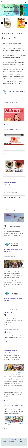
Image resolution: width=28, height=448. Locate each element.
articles (5, 439)
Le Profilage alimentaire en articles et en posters (11, 104)
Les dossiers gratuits (10, 154)
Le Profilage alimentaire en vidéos (13, 129)
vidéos (16, 439)
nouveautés (11, 441)
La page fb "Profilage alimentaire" (13, 405)
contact (21, 439)
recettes (11, 439)
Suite (6, 124)
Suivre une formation (10, 256)
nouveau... (4, 2)
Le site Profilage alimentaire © (16, 91)
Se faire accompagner (10, 210)
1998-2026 (19, 441)
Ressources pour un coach (11, 329)
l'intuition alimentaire (19, 67)
